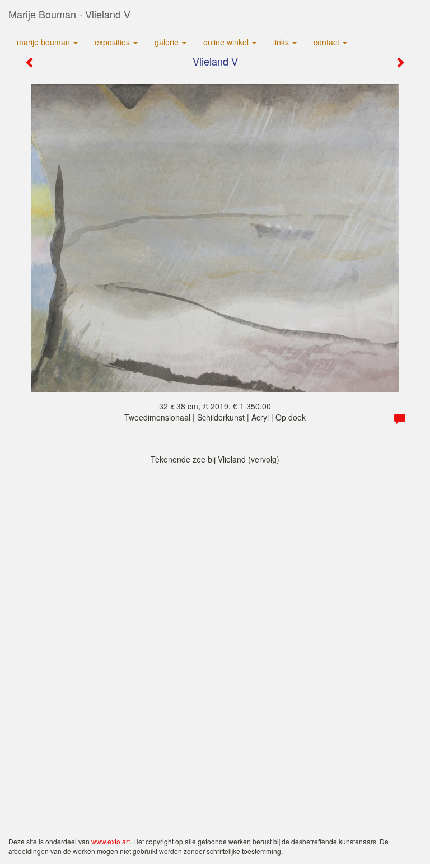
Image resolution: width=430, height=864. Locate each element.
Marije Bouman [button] (44, 42)
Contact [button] (328, 42)
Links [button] (282, 42)
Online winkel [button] (227, 42)
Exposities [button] (113, 42)
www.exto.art (110, 841)
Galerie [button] (168, 42)
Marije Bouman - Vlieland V (69, 14)
